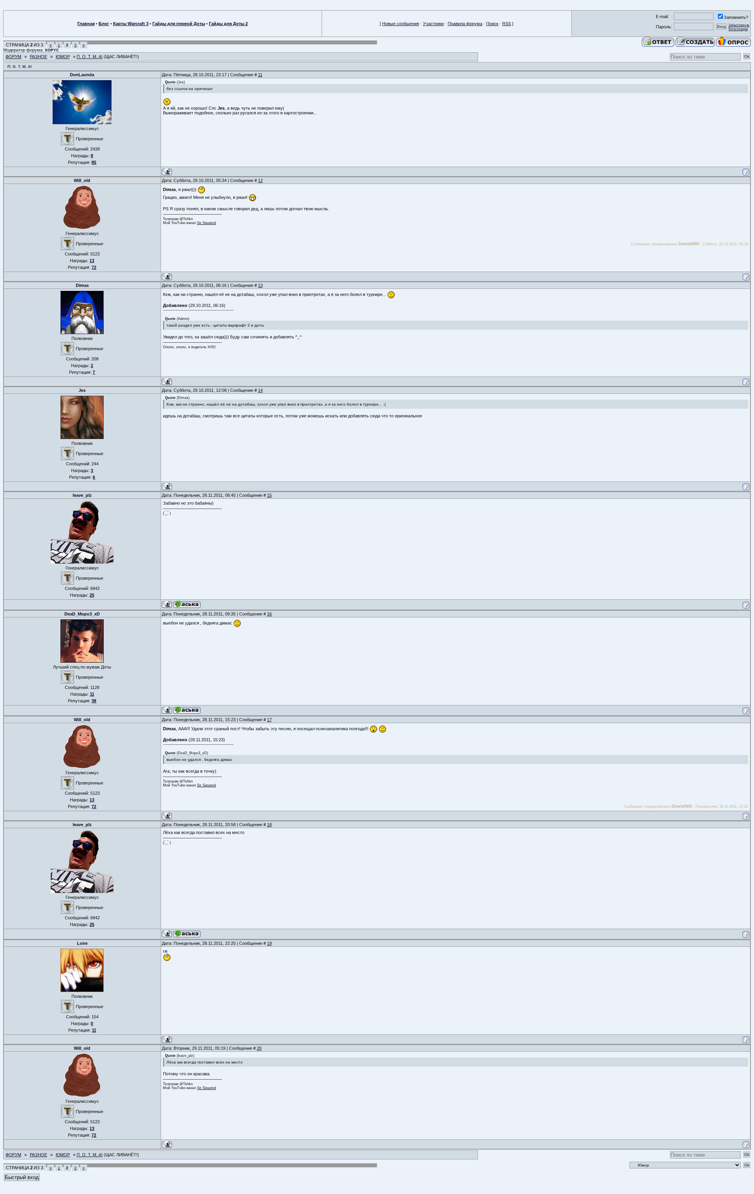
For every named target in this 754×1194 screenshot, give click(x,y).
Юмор (63, 56)
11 (260, 74)
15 (269, 495)
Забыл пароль (738, 25)
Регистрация (738, 29)
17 (269, 719)
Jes (82, 390)
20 (259, 1048)
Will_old (82, 180)
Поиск (492, 23)
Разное (38, 56)
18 (269, 824)
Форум (13, 56)
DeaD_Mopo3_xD (82, 614)
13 (260, 285)
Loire (82, 943)
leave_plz (82, 495)
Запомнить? (736, 17)
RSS (506, 23)
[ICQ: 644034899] (187, 710)
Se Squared (206, 223)
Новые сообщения (400, 23)
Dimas (82, 285)
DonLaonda (82, 74)
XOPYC (52, 50)
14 (260, 390)
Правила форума (465, 23)
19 (269, 943)
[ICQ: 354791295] (187, 604)
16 (269, 614)
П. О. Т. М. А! (89, 56)
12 (260, 180)
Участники (433, 23)
